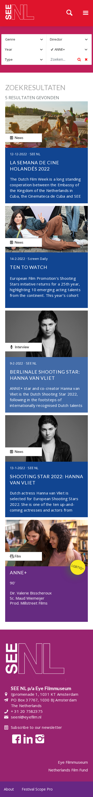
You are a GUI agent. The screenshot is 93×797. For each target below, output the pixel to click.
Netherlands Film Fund (68, 769)
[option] (65, 49)
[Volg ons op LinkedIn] (27, 738)
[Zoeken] (69, 13)
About (9, 789)
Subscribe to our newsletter (36, 727)
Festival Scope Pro (37, 789)
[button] (41, 39)
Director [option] (56, 39)
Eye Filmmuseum (73, 762)
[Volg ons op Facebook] (15, 738)
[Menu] (85, 13)
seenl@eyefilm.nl (26, 716)
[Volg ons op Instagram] (38, 738)
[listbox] (24, 39)
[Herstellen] (86, 59)
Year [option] (8, 49)
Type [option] (9, 59)
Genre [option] (10, 39)
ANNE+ (60, 49)
